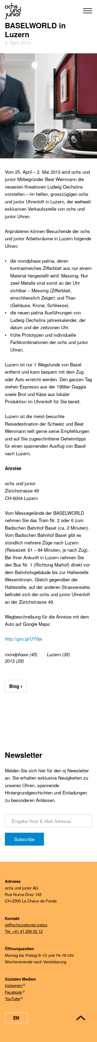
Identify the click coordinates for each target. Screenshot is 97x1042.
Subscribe (24, 839)
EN (16, 1018)
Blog (14, 686)
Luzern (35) (58, 654)
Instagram (14, 985)
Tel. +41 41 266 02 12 (24, 931)
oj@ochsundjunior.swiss (26, 925)
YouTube (12, 998)
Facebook (13, 992)
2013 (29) (14, 661)
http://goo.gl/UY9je (23, 638)
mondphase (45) (21, 654)
